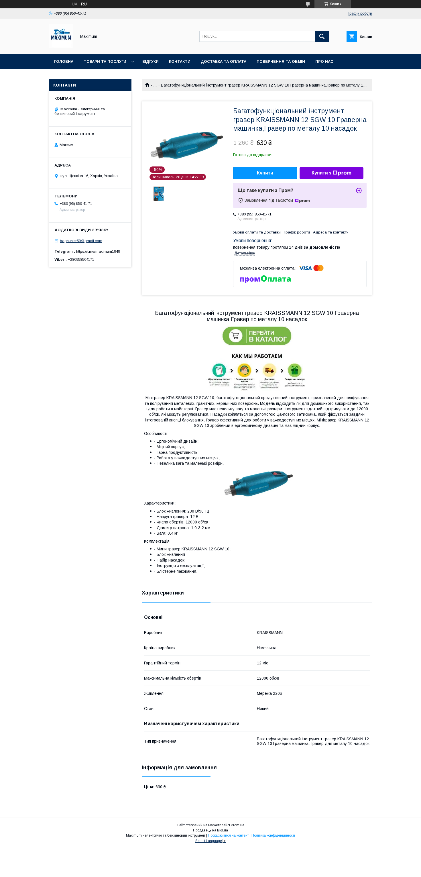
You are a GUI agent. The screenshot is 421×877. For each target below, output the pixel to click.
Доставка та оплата (223, 61)
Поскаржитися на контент (228, 835)
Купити (265, 172)
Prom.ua (237, 825)
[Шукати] (322, 36)
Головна (63, 61)
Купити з (321, 172)
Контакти (179, 61)
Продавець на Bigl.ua (210, 830)
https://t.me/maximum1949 (98, 251)
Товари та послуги (105, 61)
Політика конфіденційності (273, 835)
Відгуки (150, 61)
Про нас (324, 61)
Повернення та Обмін (281, 61)
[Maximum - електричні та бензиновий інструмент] (61, 46)
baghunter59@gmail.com (81, 241)
